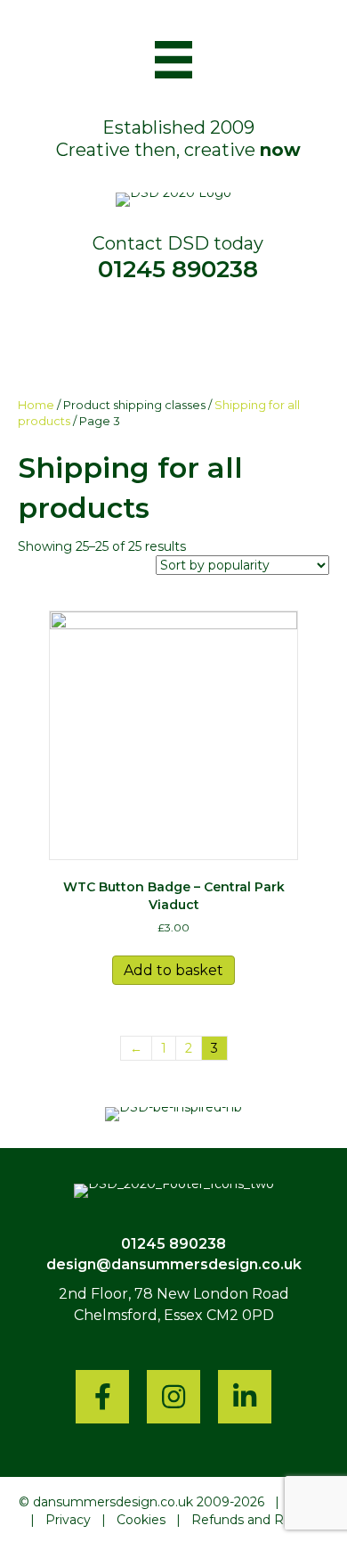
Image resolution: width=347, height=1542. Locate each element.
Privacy (68, 1520)
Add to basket (173, 970)
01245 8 (150, 1243)
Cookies (141, 1520)
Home (36, 405)
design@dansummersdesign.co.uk (174, 1264)
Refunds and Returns (257, 1520)
